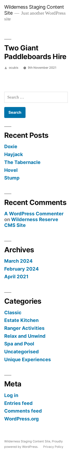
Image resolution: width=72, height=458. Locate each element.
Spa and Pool (19, 344)
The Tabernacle (22, 162)
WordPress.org (21, 419)
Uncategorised (21, 351)
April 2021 (16, 276)
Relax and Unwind (25, 336)
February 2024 (21, 269)
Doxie (10, 146)
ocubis (13, 67)
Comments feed (23, 411)
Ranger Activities (24, 328)
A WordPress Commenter (34, 213)
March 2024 (18, 261)
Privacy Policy (53, 447)
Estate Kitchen (21, 320)
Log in (11, 395)
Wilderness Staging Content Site (27, 441)
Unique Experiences (27, 359)
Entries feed (18, 403)
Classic (13, 312)
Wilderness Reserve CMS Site (31, 222)
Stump (12, 178)
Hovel (11, 170)
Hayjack (13, 154)
